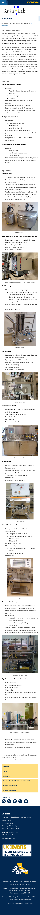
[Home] (13, 10)
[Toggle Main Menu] (3, 2)
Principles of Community (27, 888)
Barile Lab (4, 23)
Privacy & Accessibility (10, 888)
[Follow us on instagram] (9, 801)
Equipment (6, 776)
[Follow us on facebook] (4, 801)
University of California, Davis (12, 882)
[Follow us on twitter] (20, 801)
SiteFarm (29, 903)
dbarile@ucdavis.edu (8, 839)
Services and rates (9, 790)
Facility (5, 771)
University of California (16, 890)
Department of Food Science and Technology (16, 817)
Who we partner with (10, 785)
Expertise (6, 767)
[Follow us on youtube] (26, 801)
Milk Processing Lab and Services (20, 23)
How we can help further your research (16, 781)
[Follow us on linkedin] (15, 801)
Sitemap (27, 890)
